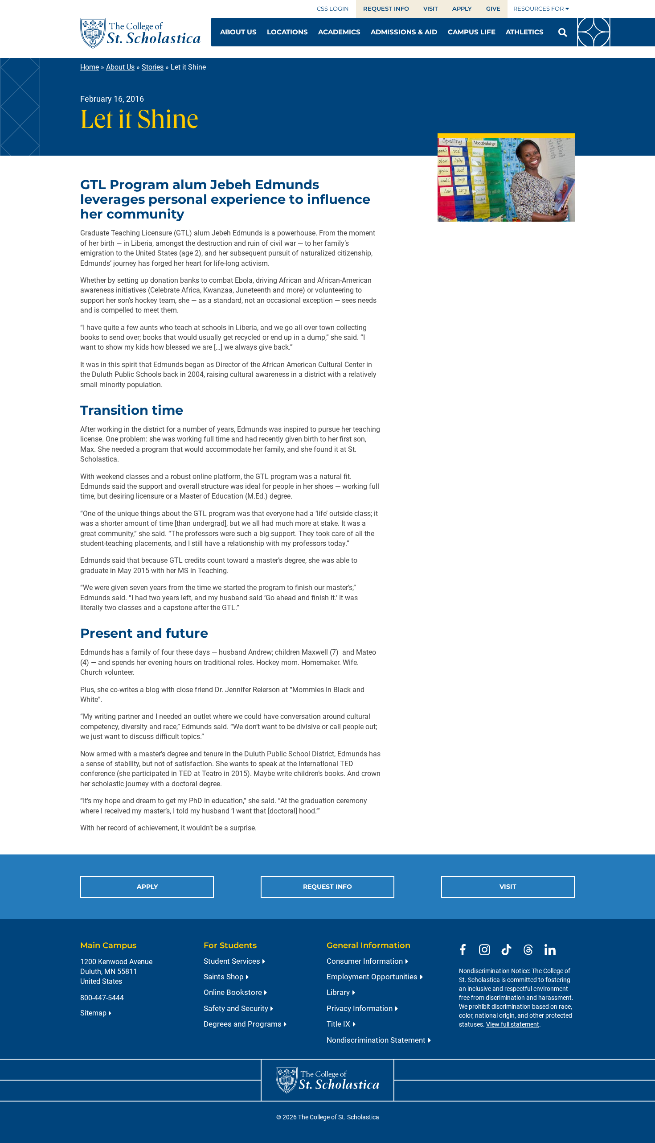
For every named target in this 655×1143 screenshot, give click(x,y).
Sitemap (93, 1013)
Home (89, 67)
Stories (153, 67)
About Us (120, 67)
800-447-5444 (102, 998)
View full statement (512, 1024)
